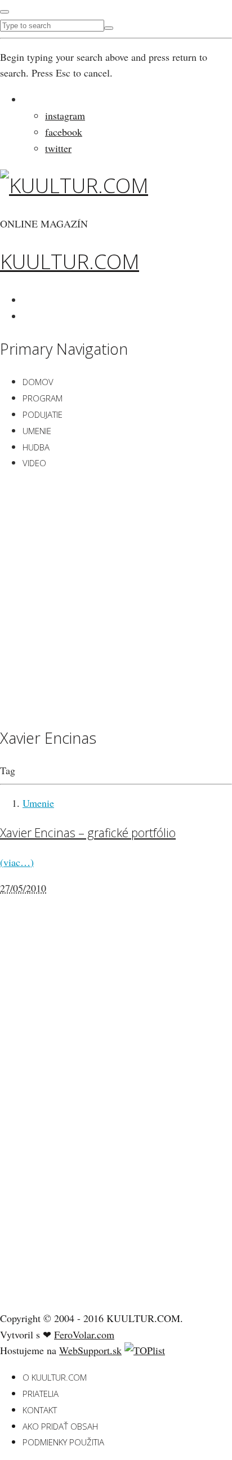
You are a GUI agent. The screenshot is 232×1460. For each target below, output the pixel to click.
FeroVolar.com (84, 1334)
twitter (58, 148)
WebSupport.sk (90, 1350)
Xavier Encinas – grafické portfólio (88, 832)
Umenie (37, 430)
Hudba (36, 447)
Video (34, 462)
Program (43, 398)
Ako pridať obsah (60, 1426)
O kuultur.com (55, 1377)
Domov (38, 381)
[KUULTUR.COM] (74, 185)
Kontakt (40, 1410)
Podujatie (43, 414)
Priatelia (41, 1393)
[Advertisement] (116, 597)
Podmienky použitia (63, 1442)
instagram (65, 115)
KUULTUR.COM (69, 261)
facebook (63, 132)
